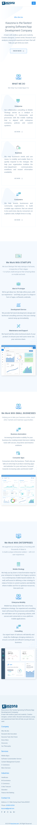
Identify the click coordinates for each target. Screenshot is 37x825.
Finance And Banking (7, 793)
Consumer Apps (18, 458)
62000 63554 (10, 805)
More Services (6, 768)
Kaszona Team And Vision (9, 737)
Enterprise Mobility (18, 602)
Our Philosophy (6, 746)
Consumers (18, 199)
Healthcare (4, 777)
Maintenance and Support (18, 330)
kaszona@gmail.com (7, 808)
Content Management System (10, 762)
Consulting (18, 631)
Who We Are (5, 731)
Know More (17, 51)
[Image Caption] (18, 360)
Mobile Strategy (18, 569)
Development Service (18, 309)
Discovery (4, 743)
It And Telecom (6, 787)
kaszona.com (15, 824)
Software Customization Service (11, 759)
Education (4, 790)
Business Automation (18, 434)
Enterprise (18, 106)
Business (18, 153)
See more (17, 132)
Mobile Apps (5, 756)
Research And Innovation (9, 734)
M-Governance (6, 780)
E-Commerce (5, 765)
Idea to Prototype (18, 288)
